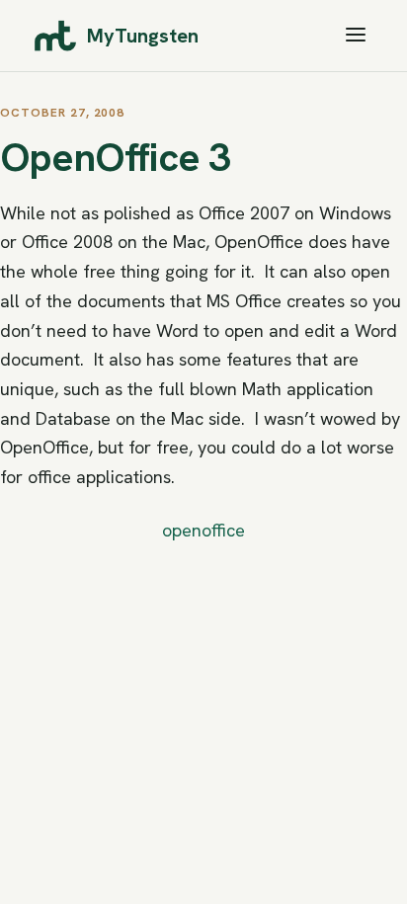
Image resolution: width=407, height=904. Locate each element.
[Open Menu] (355, 36)
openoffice (203, 530)
